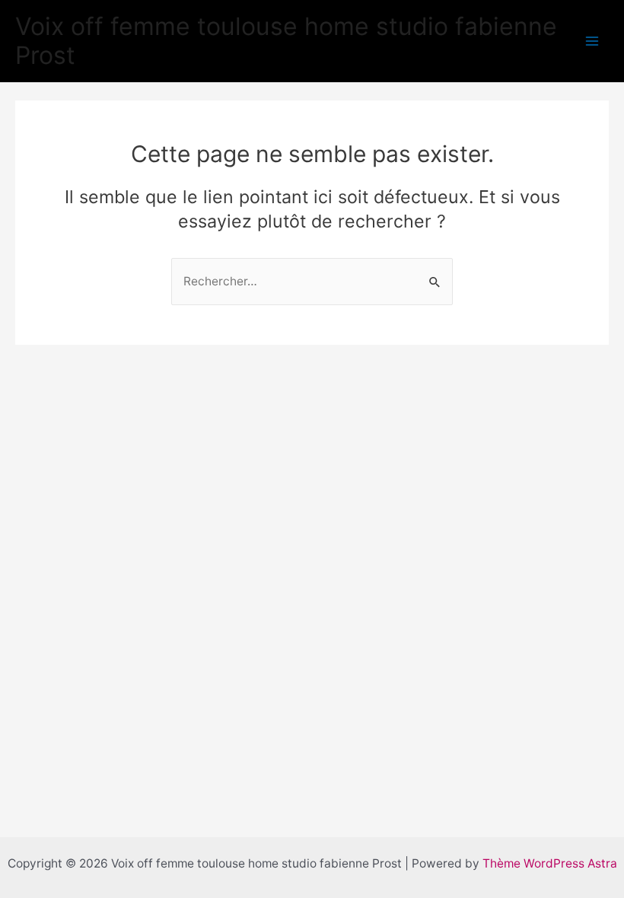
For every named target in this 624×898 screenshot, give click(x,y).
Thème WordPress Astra (549, 863)
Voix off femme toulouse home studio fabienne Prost (286, 40)
